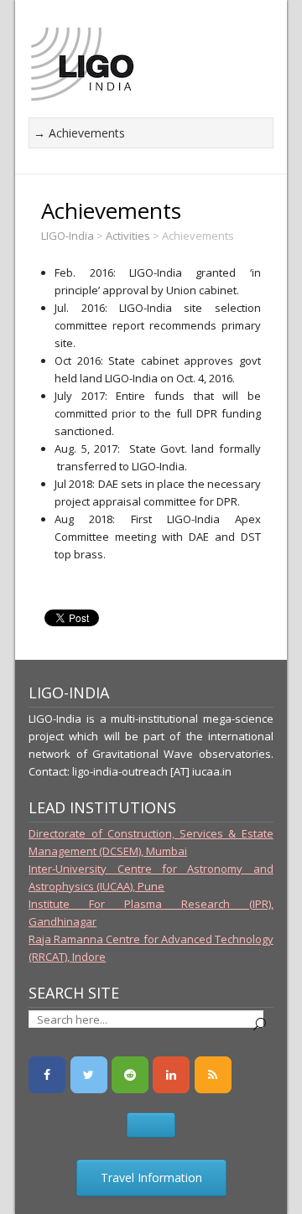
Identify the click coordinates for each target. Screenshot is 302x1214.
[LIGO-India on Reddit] (130, 1074)
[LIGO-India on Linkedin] (171, 1074)
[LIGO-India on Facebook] (47, 1074)
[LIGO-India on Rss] (213, 1074)
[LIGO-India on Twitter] (88, 1074)
